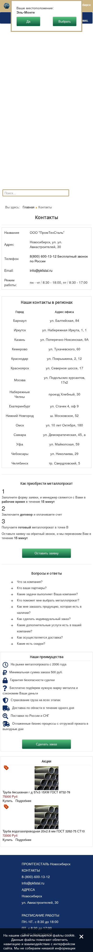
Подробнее (23, 800)
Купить (8, 800)
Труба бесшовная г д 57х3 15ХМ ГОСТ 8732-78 (36, 792)
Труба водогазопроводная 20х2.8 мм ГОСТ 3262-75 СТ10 (44, 831)
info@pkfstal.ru (41, 270)
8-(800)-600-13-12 (36, 876)
